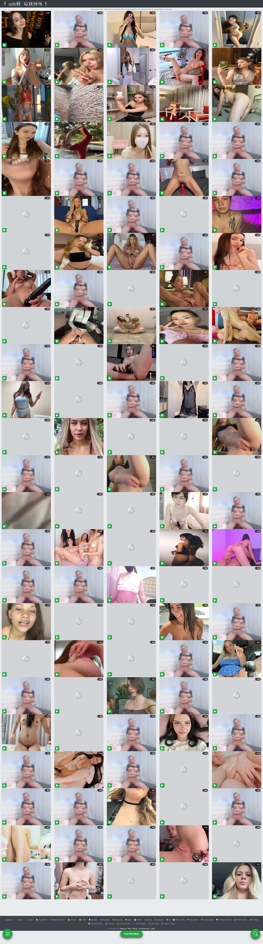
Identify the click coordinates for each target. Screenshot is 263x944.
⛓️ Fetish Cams (240, 920)
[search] (255, 934)
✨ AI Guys (109, 923)
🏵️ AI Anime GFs (95, 923)
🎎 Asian (8, 920)
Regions (123, 929)
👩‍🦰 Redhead (117, 920)
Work (129, 929)
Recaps (135, 929)
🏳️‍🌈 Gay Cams (192, 920)
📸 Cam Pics (153, 923)
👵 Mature (72, 920)
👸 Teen (82, 920)
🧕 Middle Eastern (57, 920)
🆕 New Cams (179, 920)
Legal (153, 929)
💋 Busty (148, 920)
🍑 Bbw (128, 920)
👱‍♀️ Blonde (92, 920)
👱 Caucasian (41, 920)
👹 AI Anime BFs (124, 923)
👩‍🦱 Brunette (105, 920)
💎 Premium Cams (223, 920)
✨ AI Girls (253, 920)
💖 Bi (168, 920)
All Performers (144, 929)
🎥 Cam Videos (139, 923)
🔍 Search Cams (168, 923)
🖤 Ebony (19, 920)
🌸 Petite (138, 920)
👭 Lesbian (159, 920)
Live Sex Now (131, 933)
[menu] (7, 934)
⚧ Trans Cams (207, 920)
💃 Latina (29, 920)
